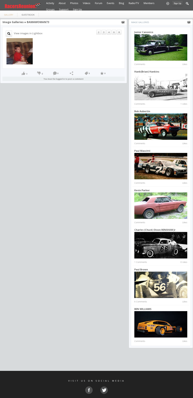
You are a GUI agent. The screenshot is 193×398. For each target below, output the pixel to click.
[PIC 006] (19, 51)
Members (149, 3)
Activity (50, 3)
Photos (74, 3)
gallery (8, 14)
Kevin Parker (142, 190)
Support (63, 9)
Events (110, 3)
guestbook (28, 14)
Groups (50, 9)
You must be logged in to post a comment (64, 79)
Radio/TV (134, 3)
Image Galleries (13, 22)
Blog (121, 3)
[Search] (187, 3)
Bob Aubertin (142, 111)
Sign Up (177, 3)
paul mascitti (142, 150)
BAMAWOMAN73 (38, 22)
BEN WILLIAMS (142, 309)
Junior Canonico (143, 32)
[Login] (167, 3)
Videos (86, 3)
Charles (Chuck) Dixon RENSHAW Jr (155, 230)
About (62, 3)
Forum (98, 3)
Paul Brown (141, 269)
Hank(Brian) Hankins (146, 71)
